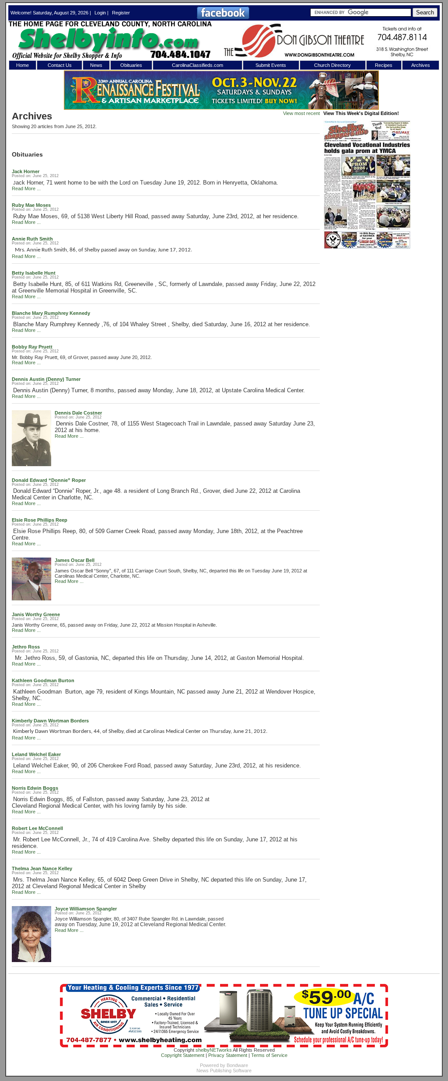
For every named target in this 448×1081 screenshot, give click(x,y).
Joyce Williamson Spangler (86, 908)
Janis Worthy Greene (36, 614)
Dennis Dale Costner (78, 412)
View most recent (301, 113)
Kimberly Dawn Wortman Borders (50, 720)
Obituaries (131, 65)
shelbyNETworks (214, 1050)
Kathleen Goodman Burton (43, 680)
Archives (420, 65)
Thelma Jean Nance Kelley (42, 868)
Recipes (383, 65)
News (96, 65)
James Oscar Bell (74, 560)
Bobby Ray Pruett (32, 346)
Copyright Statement (182, 1055)
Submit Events (271, 65)
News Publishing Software (224, 1070)
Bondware (237, 1065)
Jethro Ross (26, 646)
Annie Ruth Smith (32, 238)
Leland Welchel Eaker (36, 754)
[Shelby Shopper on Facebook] (223, 17)
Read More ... (26, 188)
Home (22, 65)
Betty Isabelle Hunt (34, 272)
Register (121, 12)
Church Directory (332, 65)
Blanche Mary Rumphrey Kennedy (51, 313)
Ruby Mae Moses (31, 205)
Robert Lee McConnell (37, 828)
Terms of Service (269, 1055)
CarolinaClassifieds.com (197, 65)
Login (100, 12)
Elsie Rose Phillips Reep (39, 520)
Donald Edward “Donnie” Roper (49, 480)
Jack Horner (25, 171)
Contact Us (60, 65)
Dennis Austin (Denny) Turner (46, 379)
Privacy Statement (227, 1055)
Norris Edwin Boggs (35, 788)
